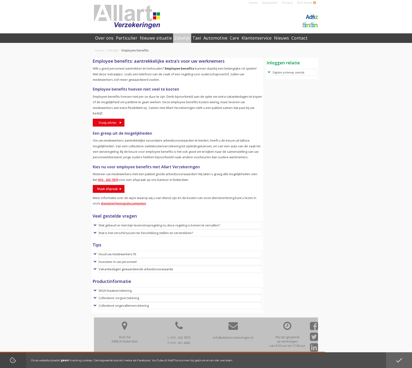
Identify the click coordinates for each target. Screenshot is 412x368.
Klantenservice (257, 38)
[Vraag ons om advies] (108, 123)
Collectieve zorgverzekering (119, 298)
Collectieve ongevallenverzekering (124, 305)
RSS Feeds (305, 2)
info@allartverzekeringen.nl (233, 337)
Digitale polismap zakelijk (288, 72)
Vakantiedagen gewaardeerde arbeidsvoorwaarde (136, 269)
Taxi (196, 38)
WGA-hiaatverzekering (115, 290)
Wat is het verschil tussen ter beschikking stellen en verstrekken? (146, 233)
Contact (299, 38)
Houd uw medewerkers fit (117, 254)
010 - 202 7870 (108, 180)
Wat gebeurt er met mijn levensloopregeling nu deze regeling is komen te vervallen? (159, 225)
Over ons (104, 38)
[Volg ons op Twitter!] (314, 338)
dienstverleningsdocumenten (123, 203)
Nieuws (281, 38)
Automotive (215, 38)
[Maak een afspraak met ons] (108, 189)
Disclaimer (269, 2)
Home (253, 2)
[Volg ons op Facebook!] (314, 327)
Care (234, 38)
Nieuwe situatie (156, 38)
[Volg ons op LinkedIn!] (314, 349)
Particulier (126, 38)
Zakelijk (112, 50)
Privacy (287, 2)
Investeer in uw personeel (118, 262)
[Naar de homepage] (127, 17)
